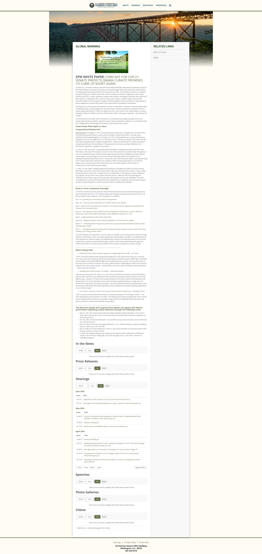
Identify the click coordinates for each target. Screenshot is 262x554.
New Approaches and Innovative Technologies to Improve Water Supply (109, 449)
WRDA (156, 58)
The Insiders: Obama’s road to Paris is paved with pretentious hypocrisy (105, 291)
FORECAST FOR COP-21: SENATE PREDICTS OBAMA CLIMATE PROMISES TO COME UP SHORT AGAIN (109, 80)
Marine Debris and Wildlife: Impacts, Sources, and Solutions (104, 426)
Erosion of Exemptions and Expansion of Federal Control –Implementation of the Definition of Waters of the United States (112, 417)
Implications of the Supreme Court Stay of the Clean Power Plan (105, 399)
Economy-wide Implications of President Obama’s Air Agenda (104, 203)
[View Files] (129, 399)
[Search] (170, 5)
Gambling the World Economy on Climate (94, 271)
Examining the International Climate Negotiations (100, 199)
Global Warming (88, 46)
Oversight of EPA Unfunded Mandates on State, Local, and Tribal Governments (111, 403)
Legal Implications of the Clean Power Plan (96, 217)
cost (124, 111)
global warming (116, 261)
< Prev (86, 467)
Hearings (117, 542)
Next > (92, 467)
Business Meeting (90, 422)
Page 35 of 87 (140, 467)
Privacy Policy (130, 542)
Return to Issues (160, 52)
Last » (99, 467)
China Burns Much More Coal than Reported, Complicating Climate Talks (105, 253)
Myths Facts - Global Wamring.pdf (89, 528)
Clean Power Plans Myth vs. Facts (91, 126)
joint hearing (125, 235)
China (78, 257)
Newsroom (144, 542)
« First (79, 467)
